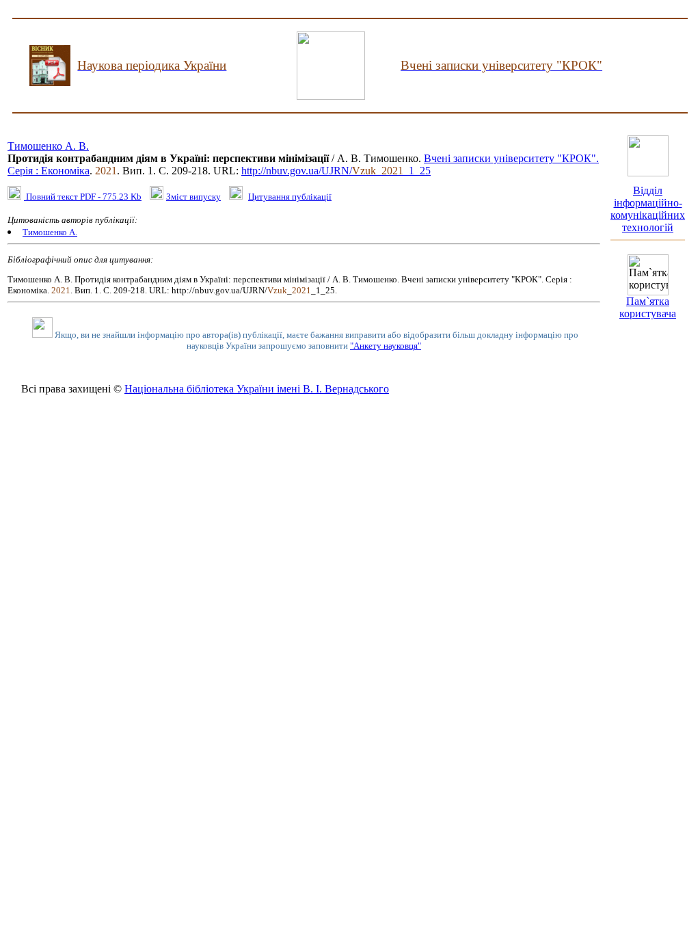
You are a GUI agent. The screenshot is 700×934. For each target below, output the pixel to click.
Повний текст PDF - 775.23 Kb (83, 196)
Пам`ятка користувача (647, 307)
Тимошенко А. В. (48, 146)
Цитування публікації (290, 196)
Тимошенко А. (50, 232)
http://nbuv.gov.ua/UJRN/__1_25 (336, 170)
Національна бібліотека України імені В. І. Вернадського (256, 389)
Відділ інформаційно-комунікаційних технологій (647, 209)
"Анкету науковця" (385, 346)
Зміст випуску (193, 196)
